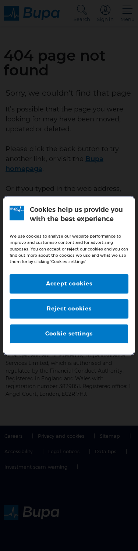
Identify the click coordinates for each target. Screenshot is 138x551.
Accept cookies (69, 284)
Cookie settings (69, 334)
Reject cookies (69, 309)
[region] (68, 275)
